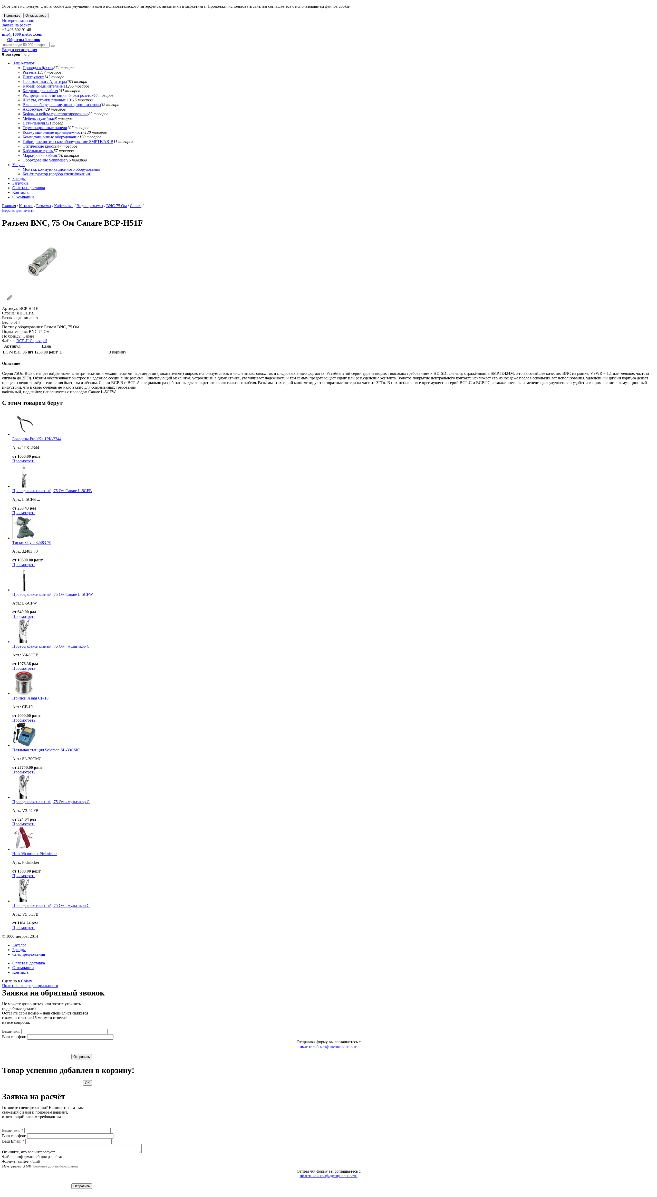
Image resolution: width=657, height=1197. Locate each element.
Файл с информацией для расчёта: (32, 1161)
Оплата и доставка (28, 188)
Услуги (18, 164)
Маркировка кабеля (40, 155)
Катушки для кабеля (40, 91)
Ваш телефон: (14, 1037)
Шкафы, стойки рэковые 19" (48, 100)
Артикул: (10, 308)
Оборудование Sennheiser (45, 160)
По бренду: (12, 336)
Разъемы (30, 72)
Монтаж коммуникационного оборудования (61, 169)
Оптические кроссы (40, 146)
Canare (135, 206)
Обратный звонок (23, 39)
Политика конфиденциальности (30, 985)
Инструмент (33, 77)
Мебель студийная (39, 118)
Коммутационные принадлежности (54, 132)
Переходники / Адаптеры (45, 81)
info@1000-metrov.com (22, 34)
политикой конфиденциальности (329, 1046)
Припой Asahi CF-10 (30, 698)
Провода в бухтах (38, 67)
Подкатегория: (15, 331)
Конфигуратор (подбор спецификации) (57, 174)
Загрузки (20, 183)
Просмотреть (23, 461)
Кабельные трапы (38, 151)
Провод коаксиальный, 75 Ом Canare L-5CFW (52, 594)
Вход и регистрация (19, 49)
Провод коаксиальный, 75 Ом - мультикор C (51, 646)
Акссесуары (33, 109)
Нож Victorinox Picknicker (34, 853)
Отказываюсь (35, 15)
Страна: (9, 313)
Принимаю (12, 15)
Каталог (26, 206)
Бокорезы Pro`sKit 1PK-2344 (36, 439)
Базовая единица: (17, 317)
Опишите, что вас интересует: (28, 1152)
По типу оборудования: (22, 327)
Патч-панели (34, 123)
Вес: (5, 322)
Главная (9, 206)
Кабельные (63, 206)
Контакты (21, 192)
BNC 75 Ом (116, 206)
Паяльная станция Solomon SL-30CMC (46, 750)
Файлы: (8, 341)
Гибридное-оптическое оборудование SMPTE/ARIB (68, 141)
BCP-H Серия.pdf (31, 341)
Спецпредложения (28, 954)
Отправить (81, 1057)
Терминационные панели (45, 128)
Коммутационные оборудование (51, 137)
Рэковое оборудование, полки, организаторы (62, 104)
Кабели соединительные (44, 86)
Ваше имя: (11, 1031)
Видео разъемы (89, 206)
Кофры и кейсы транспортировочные (55, 114)
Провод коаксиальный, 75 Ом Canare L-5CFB (52, 491)
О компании (23, 197)
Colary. (27, 981)
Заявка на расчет (16, 25)
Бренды (19, 178)
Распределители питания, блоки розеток (58, 95)
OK (87, 1083)
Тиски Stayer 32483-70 (31, 542)
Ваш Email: (13, 1141)
